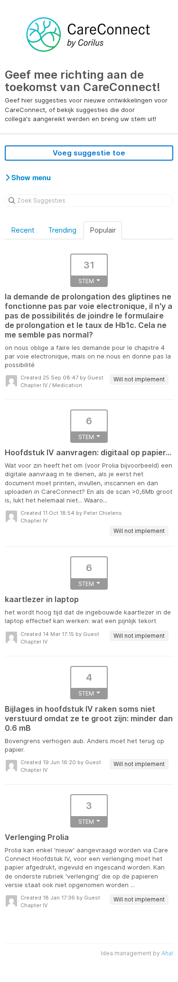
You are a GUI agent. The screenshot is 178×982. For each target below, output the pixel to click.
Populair (103, 230)
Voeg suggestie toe (89, 152)
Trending (62, 230)
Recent (23, 230)
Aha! (167, 953)
